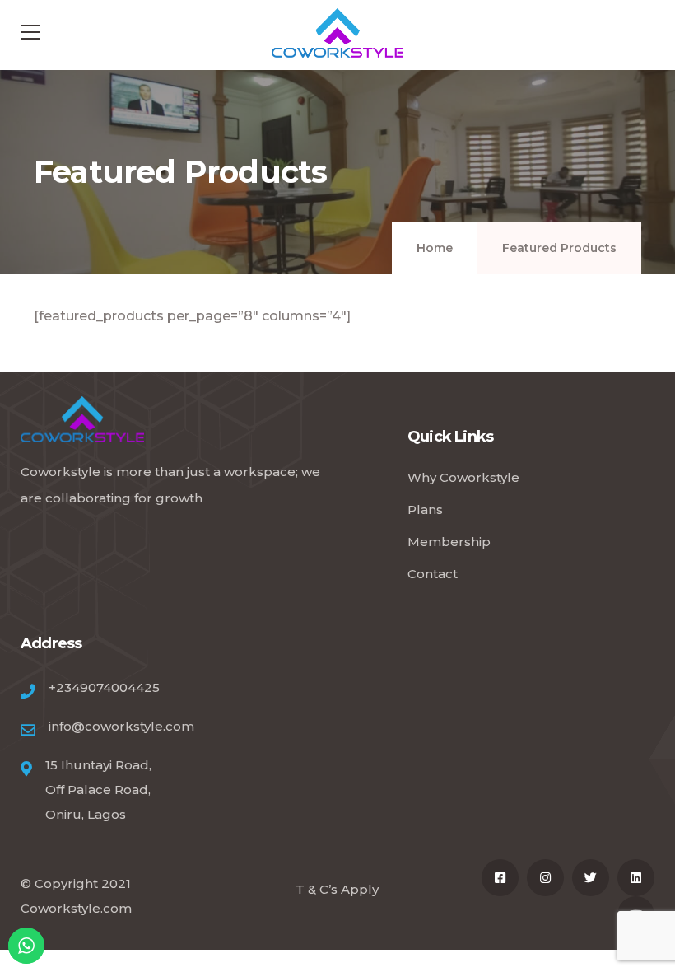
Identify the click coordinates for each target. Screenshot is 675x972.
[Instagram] (545, 877)
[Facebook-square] (500, 877)
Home (435, 248)
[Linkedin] (635, 877)
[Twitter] (590, 877)
